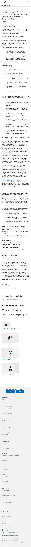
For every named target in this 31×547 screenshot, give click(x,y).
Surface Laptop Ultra (5, 404)
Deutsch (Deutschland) (8, 530)
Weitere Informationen (6, 436)
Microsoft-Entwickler (5, 490)
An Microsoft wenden (6, 538)
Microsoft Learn (5, 492)
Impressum (18, 538)
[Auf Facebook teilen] (3, 285)
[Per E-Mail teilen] (9, 285)
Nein (20, 391)
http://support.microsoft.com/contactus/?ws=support (11, 181)
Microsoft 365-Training (7, 344)
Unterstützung (4, 5)
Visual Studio (4, 507)
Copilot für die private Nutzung (7, 408)
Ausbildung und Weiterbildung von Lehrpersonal (10, 455)
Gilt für (4, 21)
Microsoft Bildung (5, 443)
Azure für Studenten (5, 460)
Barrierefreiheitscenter (7, 374)
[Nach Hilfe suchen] (5, 2)
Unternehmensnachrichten (7, 518)
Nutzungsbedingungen (6, 540)
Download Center (5, 425)
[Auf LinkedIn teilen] (5, 285)
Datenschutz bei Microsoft (6, 521)
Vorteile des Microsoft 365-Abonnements (11, 328)
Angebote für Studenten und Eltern (8, 458)
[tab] (7, 310)
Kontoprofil (4, 422)
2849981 (8, 102)
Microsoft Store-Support (6, 427)
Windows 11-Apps (5, 415)
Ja (10, 391)
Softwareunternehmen (6, 504)
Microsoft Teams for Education (7, 448)
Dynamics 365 (4, 474)
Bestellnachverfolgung (6, 432)
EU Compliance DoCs (19, 542)
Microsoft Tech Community (7, 497)
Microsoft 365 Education (6, 450)
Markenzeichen (14, 540)
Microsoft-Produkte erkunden (7, 413)
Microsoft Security (6, 359)
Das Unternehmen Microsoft (7, 516)
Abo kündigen (13, 538)
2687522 (4, 235)
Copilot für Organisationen (7, 406)
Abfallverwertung (5, 434)
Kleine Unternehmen (5, 483)
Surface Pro (4, 399)
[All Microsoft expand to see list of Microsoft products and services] (2, 2)
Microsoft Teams (5, 481)
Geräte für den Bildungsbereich (7, 446)
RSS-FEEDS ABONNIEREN (9, 288)
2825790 (8, 113)
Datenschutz (23, 538)
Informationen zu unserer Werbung (8, 542)
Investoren (4, 523)
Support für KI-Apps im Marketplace (8, 495)
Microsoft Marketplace (6, 500)
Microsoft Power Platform (6, 502)
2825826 (8, 119)
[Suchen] (27, 299)
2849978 (8, 124)
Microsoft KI (4, 467)
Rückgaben (4, 429)
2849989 (8, 108)
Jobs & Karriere (4, 514)
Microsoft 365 (4, 411)
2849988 (8, 130)
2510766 (4, 232)
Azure (3, 471)
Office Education (5, 453)
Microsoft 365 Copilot (6, 479)
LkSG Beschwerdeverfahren (7, 525)
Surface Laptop (4, 401)
